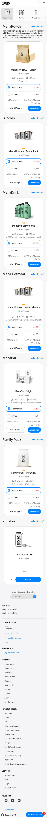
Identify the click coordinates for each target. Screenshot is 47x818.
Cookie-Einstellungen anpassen (16, 764)
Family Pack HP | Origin (23, 473)
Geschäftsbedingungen (13, 747)
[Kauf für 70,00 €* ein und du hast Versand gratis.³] (40, 3)
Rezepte (8, 743)
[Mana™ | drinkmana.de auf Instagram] (19, 801)
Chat (6, 643)
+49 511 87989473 (11, 633)
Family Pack (9, 685)
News (7, 779)
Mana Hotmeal (10, 677)
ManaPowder (9, 668)
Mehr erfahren (37, 26)
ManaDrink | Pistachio (23, 226)
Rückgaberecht (10, 751)
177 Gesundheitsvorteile (13, 739)
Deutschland (9, 810)
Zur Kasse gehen (35, 815)
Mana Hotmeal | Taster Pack (23, 151)
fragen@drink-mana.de (13, 638)
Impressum (9, 760)
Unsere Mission (10, 788)
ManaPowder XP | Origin (23, 70)
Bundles (8, 689)
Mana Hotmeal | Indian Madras (23, 307)
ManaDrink (8, 673)
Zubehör (8, 694)
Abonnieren (34, 108)
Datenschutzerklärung (13, 756)
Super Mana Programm (13, 726)
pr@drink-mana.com (12, 653)
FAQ (6, 722)
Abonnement (25, 87)
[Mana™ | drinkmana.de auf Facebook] (6, 801)
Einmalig (25, 94)
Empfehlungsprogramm (13, 730)
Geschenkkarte (10, 702)
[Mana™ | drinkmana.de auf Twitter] (12, 801)
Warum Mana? (10, 775)
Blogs (7, 784)
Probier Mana (9, 664)
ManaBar (8, 681)
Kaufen (28, 579)
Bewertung (8, 718)
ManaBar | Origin (23, 391)
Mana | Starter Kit (23, 554)
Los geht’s (8, 713)
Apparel (7, 698)
